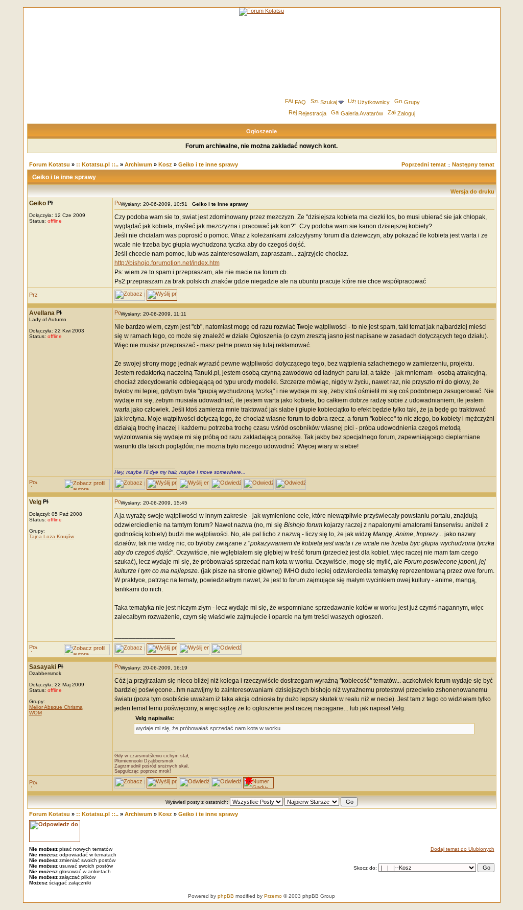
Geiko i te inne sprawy (208, 164)
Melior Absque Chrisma (56, 707)
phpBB (226, 896)
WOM (35, 712)
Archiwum (138, 164)
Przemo (273, 896)
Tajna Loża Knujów (51, 536)
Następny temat (473, 164)
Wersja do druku (472, 191)
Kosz (165, 164)
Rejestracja (312, 113)
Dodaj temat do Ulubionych (462, 849)
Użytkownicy (374, 102)
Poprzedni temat (423, 164)
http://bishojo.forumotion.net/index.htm (167, 263)
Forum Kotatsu (49, 164)
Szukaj (328, 102)
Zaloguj (406, 113)
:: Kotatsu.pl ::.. (97, 164)
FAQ (300, 102)
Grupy (412, 102)
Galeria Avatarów (362, 113)
